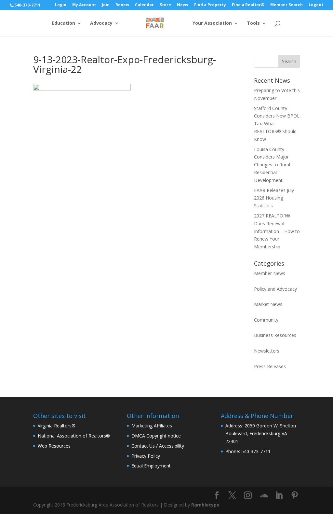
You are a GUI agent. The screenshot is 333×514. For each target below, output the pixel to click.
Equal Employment (151, 466)
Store (165, 5)
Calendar (144, 5)
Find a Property (210, 5)
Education (63, 23)
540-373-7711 (27, 5)
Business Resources (275, 335)
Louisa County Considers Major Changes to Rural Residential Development (272, 164)
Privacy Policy (145, 456)
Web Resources (54, 446)
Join (106, 5)
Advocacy (101, 23)
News (182, 5)
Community (266, 320)
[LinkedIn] (279, 496)
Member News (269, 273)
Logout (316, 5)
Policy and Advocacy (275, 289)
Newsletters (266, 351)
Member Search (286, 5)
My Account (84, 5)
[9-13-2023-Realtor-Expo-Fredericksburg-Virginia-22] (82, 89)
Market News (268, 304)
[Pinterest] (295, 496)
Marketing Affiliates (151, 426)
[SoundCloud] (264, 496)
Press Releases (270, 366)
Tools (253, 23)
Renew (122, 5)
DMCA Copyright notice (156, 436)
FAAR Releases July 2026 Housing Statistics (274, 198)
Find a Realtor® (248, 5)
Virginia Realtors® (56, 426)
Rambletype (205, 505)
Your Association (212, 23)
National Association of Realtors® (74, 436)
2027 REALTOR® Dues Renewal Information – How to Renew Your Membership (277, 231)
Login (60, 5)
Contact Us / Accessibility (157, 446)
